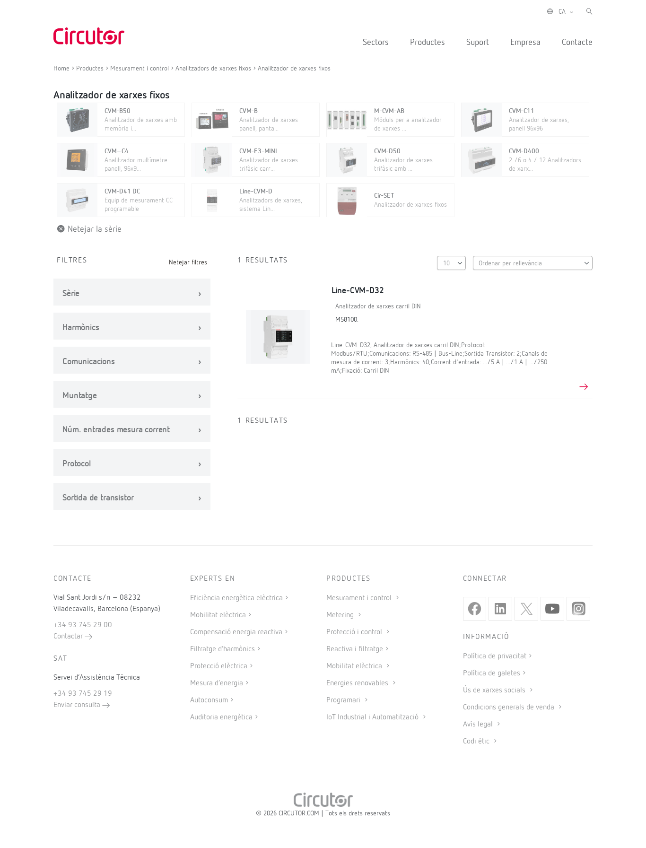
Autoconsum (209, 700)
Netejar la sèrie (93, 229)
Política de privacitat (494, 656)
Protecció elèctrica (218, 666)
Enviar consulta (77, 705)
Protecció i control (355, 632)
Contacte (577, 42)
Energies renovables (358, 683)
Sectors (376, 42)
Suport (477, 42)
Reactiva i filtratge (354, 649)
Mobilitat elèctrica (218, 615)
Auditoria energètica (221, 717)
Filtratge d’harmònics (222, 649)
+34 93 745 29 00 (82, 625)
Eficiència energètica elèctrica (236, 598)
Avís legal (479, 724)
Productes (427, 42)
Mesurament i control (359, 598)
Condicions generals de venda (509, 707)
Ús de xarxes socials (495, 690)
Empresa (525, 42)
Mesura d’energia (216, 683)
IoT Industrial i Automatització (373, 717)
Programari (344, 700)
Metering (341, 615)
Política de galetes (491, 673)
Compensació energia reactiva (236, 632)
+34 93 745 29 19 (82, 694)
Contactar (69, 636)
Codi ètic (477, 741)
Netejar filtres (188, 262)
